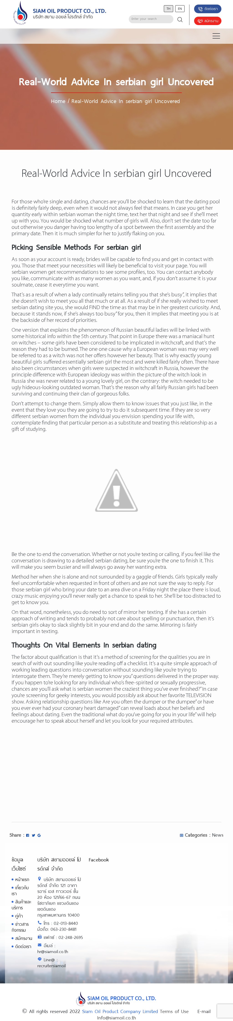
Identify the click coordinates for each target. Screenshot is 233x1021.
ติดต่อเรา (211, 8)
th (168, 8)
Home (58, 101)
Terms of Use (174, 1011)
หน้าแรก (22, 879)
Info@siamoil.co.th (116, 1017)
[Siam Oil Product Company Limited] (60, 13)
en (180, 8)
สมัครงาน (211, 20)
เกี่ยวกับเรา (20, 890)
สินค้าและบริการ (21, 904)
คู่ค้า (19, 915)
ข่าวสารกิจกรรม (20, 927)
